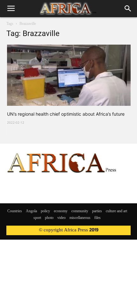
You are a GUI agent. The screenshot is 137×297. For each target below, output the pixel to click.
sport (37, 218)
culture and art (116, 211)
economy (61, 211)
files (97, 218)
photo (49, 218)
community (79, 211)
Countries (14, 211)
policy (45, 211)
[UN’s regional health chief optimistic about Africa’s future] (69, 75)
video (61, 218)
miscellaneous (79, 218)
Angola (31, 211)
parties (97, 211)
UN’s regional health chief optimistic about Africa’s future (66, 114)
